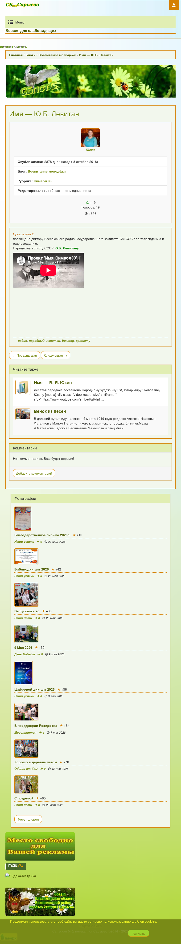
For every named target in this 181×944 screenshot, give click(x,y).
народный (37, 340)
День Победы (24, 654)
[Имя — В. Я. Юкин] (24, 387)
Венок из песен (50, 411)
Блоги (30, 54)
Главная (16, 54)
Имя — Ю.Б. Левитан (96, 54)
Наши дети (23, 618)
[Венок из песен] (24, 414)
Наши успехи (24, 541)
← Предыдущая (24, 355)
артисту (83, 340)
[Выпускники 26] (90, 595)
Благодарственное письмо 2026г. (42, 534)
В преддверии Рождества (35, 725)
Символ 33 (43, 180)
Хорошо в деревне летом (35, 761)
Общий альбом (26, 769)
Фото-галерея (28, 819)
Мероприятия (25, 732)
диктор (68, 340)
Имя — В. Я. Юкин (53, 382)
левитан (53, 340)
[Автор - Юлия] (90, 137)
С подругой (23, 798)
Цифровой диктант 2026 (34, 689)
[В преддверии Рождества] (90, 712)
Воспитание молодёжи (57, 54)
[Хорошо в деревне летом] (90, 748)
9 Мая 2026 (23, 647)
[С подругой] (90, 784)
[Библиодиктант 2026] (90, 556)
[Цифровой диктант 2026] (90, 673)
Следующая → (55, 355)
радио (22, 340)
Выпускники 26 (26, 611)
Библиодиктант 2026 (31, 569)
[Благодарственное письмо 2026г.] (90, 519)
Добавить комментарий (34, 473)
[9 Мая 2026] (90, 634)
